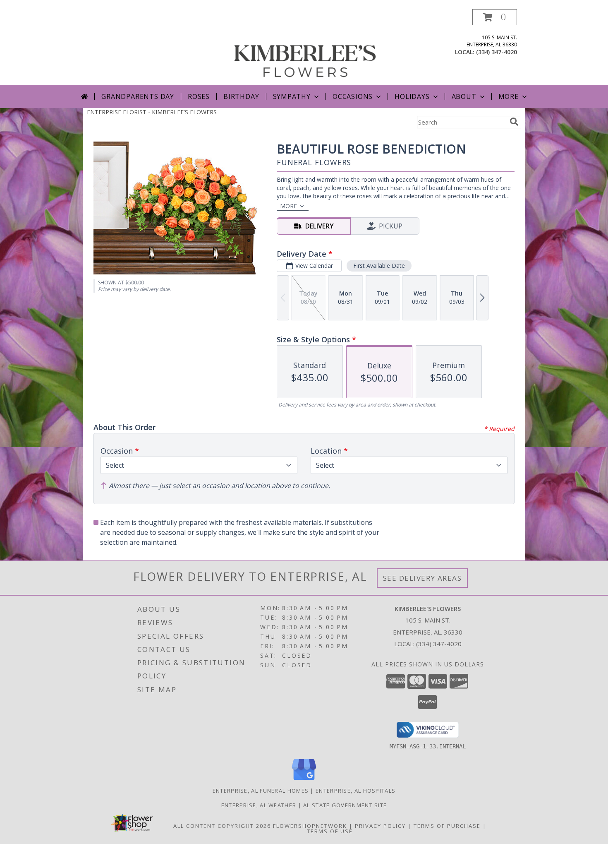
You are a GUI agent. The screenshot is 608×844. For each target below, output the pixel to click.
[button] (494, 17)
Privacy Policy (380, 826)
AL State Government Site (345, 805)
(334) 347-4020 (496, 52)
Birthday (241, 96)
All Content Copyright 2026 (222, 826)
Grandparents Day (137, 96)
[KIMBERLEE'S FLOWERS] (305, 47)
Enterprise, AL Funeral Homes (261, 790)
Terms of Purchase (447, 826)
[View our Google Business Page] (304, 780)
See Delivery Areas (422, 578)
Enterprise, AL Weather (259, 805)
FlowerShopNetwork (310, 826)
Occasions (353, 96)
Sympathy (292, 96)
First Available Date (379, 265)
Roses (199, 96)
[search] (514, 121)
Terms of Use (330, 831)
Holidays (412, 96)
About (464, 96)
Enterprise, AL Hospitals (355, 790)
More (508, 96)
